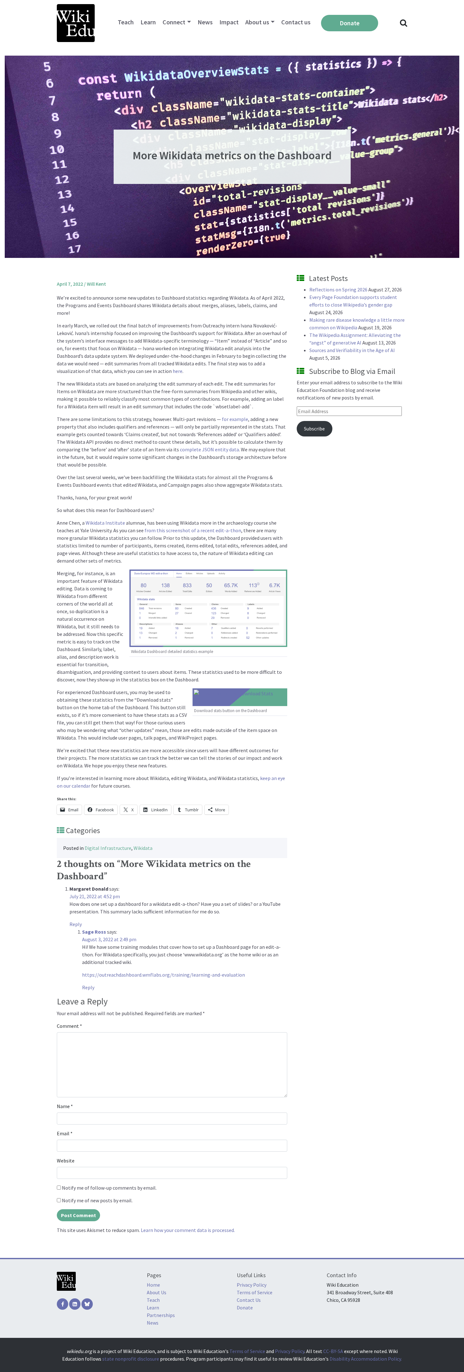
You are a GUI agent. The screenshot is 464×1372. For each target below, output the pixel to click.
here (177, 371)
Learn (148, 22)
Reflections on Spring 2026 (338, 289)
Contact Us (249, 1300)
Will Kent (96, 284)
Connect (174, 22)
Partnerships (161, 1315)
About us (257, 22)
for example (235, 419)
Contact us (296, 22)
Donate (350, 23)
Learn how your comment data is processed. (188, 1230)
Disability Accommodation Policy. (366, 1359)
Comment (69, 1026)
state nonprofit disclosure (130, 1359)
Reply (75, 924)
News (205, 22)
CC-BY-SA (333, 1351)
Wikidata (143, 848)
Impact (229, 22)
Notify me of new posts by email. (97, 1200)
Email (65, 1133)
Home (153, 1285)
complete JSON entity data (209, 449)
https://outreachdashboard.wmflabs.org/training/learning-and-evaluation (163, 975)
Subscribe (314, 428)
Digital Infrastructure (108, 848)
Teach (126, 22)
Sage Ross (94, 932)
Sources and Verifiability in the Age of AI (352, 350)
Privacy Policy (251, 1285)
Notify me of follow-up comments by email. (109, 1188)
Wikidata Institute (105, 523)
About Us (156, 1292)
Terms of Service (254, 1292)
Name (65, 1106)
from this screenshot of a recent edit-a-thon (193, 530)
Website (65, 1160)
